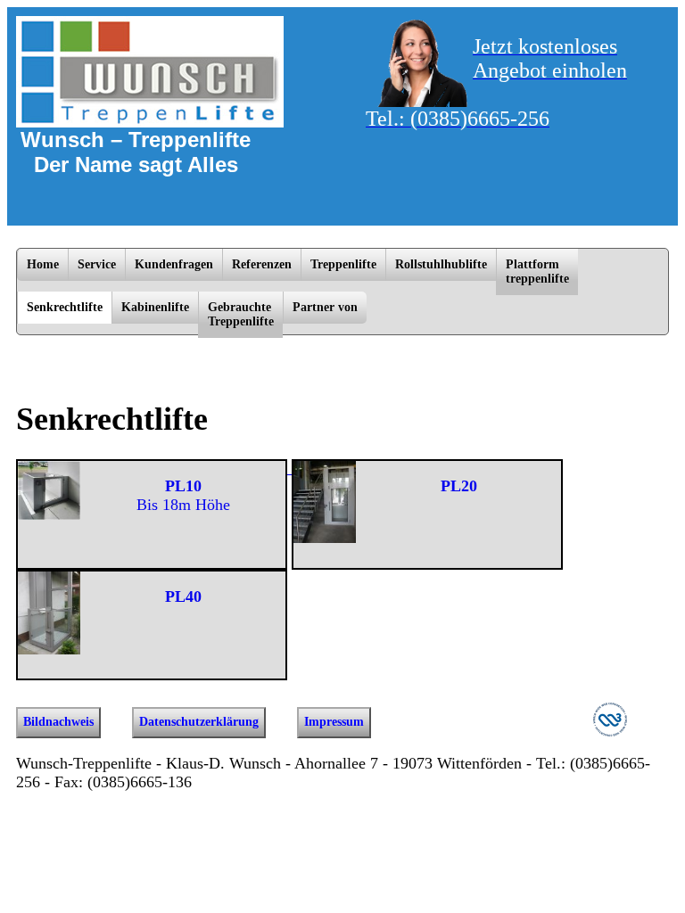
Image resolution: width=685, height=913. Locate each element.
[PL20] (427, 468)
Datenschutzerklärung (199, 721)
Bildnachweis (58, 721)
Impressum (334, 721)
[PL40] (151, 579)
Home (43, 264)
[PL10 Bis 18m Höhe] (154, 468)
